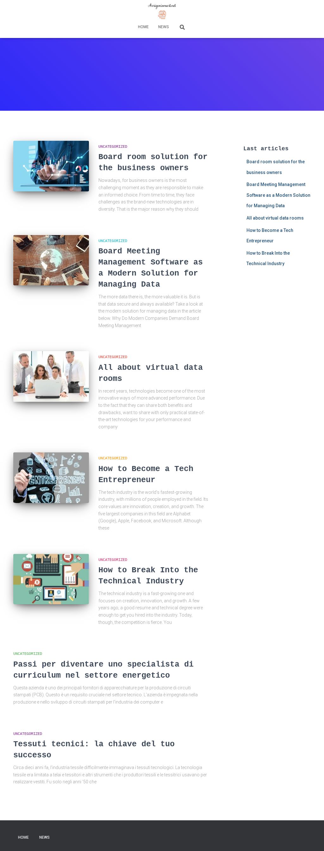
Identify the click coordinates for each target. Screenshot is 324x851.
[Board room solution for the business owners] (51, 166)
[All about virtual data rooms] (51, 376)
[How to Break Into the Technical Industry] (51, 579)
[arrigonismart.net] (162, 11)
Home (143, 27)
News (163, 27)
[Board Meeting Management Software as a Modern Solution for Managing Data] (51, 260)
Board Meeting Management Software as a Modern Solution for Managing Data (278, 195)
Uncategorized (112, 147)
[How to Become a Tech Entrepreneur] (51, 477)
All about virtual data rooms (275, 218)
